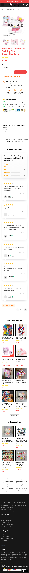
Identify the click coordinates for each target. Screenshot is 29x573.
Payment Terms (5, 536)
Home (2, 10)
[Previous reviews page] (17, 309)
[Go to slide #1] (6, 42)
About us (3, 518)
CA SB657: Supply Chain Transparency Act (11, 526)
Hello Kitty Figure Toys (12, 10)
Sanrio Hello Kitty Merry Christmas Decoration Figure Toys (21, 464)
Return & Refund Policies (7, 538)
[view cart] (27, 5)
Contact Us (4, 540)
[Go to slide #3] (23, 42)
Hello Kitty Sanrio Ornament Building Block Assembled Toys (21, 405)
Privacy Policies (5, 522)
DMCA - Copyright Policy (7, 524)
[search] (24, 5)
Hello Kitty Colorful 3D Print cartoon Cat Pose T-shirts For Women (7, 382)
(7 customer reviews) (14, 57)
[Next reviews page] (25, 309)
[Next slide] (26, 25)
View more (14, 415)
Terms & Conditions (6, 520)
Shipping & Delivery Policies (8, 534)
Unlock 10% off (3, 566)
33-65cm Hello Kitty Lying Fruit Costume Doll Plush (20, 359)
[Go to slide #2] (14, 42)
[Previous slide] (3, 25)
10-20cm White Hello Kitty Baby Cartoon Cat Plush (7, 359)
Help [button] (26, 571)
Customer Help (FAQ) (6, 543)
